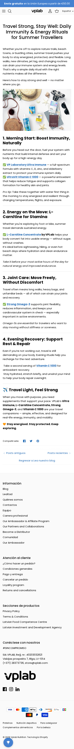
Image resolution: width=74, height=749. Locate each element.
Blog (5, 489)
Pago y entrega (13, 574)
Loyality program (13, 585)
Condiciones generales (17, 569)
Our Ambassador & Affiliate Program (26, 521)
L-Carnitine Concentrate (24, 234)
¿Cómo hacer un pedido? (19, 563)
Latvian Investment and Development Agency (32, 627)
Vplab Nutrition (18, 737)
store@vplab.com (36, 663)
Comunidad (10, 537)
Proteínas (8, 723)
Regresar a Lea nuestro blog (37, 460)
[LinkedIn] (17, 689)
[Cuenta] (49, 11)
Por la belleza (43, 727)
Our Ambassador (13, 542)
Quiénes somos (13, 499)
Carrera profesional (15, 515)
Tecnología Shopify (37, 737)
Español (66, 11)
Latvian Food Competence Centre (25, 622)
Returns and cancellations (19, 590)
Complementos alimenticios (18, 727)
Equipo (7, 510)
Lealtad (7, 494)
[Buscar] (11, 11)
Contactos (10, 505)
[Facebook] (5, 689)
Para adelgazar (48, 723)
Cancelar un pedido (15, 579)
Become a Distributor (16, 532)
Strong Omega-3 (18, 304)
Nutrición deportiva (26, 723)
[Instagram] (11, 689)
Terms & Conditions (15, 616)
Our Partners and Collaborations (23, 526)
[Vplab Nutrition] (37, 11)
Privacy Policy (11, 611)
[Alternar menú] (4, 11)
